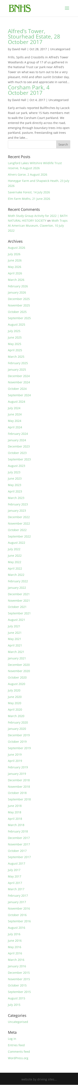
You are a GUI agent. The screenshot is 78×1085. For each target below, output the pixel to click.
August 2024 (16, 402)
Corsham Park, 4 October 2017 (29, 90)
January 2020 (17, 729)
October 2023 (17, 453)
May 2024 (14, 421)
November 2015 (19, 979)
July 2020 (14, 690)
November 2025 (19, 305)
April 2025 (15, 350)
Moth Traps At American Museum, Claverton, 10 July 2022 (38, 225)
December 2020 (19, 665)
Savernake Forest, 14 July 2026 (29, 192)
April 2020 (15, 709)
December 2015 (19, 973)
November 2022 (19, 523)
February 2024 (18, 434)
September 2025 (19, 318)
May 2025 (14, 344)
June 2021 (15, 633)
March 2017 (16, 889)
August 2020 (16, 684)
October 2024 (17, 389)
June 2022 (15, 556)
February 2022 (18, 581)
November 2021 (19, 600)
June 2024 (15, 414)
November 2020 (19, 671)
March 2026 (16, 280)
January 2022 (17, 588)
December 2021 (19, 594)
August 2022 (16, 543)
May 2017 (14, 876)
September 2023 (19, 459)
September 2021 (19, 613)
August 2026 (16, 248)
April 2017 (15, 883)
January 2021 (17, 658)
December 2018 (19, 780)
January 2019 (17, 774)
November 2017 (19, 844)
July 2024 (14, 408)
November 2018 (19, 787)
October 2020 (17, 677)
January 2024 (17, 440)
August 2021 (16, 620)
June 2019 (15, 754)
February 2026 (18, 286)
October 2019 (17, 742)
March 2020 (16, 716)
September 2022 (19, 536)
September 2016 (19, 921)
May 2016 (14, 947)
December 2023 (19, 446)
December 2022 (19, 517)
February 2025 (18, 363)
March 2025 (16, 357)
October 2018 (17, 793)
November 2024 (19, 382)
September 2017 (19, 857)
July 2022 (14, 549)
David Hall (19, 49)
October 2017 (17, 851)
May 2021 (14, 639)
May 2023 (14, 485)
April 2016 (15, 953)
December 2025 (19, 299)
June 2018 (15, 806)
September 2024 (19, 395)
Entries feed (16, 1045)
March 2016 (16, 960)
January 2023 (17, 510)
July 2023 (14, 472)
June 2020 (15, 697)
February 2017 (18, 896)
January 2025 (17, 369)
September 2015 (19, 992)
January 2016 (17, 966)
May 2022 (14, 562)
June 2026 (15, 260)
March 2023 (16, 498)
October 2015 (17, 985)
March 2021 (16, 652)
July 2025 (14, 331)
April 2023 (15, 491)
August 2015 (16, 998)
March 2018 (16, 825)
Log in (12, 1039)
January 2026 (17, 292)
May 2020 (14, 703)
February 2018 (18, 831)
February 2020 (18, 722)
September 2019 (19, 748)
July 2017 (14, 870)
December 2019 (19, 735)
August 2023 (16, 466)
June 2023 (15, 478)
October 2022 (17, 530)
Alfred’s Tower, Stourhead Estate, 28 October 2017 (34, 36)
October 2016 (17, 915)
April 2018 (15, 819)
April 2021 (15, 645)
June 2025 (15, 337)
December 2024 (19, 376)
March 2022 (16, 575)
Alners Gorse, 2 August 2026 (27, 174)
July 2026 (14, 254)
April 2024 (15, 427)
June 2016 (15, 940)
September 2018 (19, 799)
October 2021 (17, 607)
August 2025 (16, 324)
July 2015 (14, 1005)
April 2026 (15, 273)
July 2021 (14, 626)
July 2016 (14, 934)
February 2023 (18, 504)
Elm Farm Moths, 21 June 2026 (29, 199)
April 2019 (15, 761)
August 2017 (16, 863)
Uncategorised (60, 49)
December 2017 (19, 838)
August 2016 (16, 928)
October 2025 (17, 312)
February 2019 (18, 767)
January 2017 (17, 902)
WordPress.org (18, 1058)
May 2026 (14, 267)
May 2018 (14, 812)
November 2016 (19, 908)
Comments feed (19, 1052)
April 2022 (15, 568)
